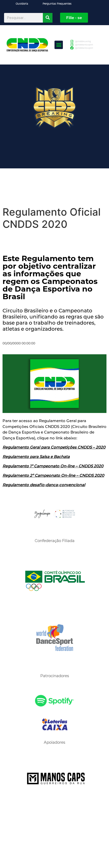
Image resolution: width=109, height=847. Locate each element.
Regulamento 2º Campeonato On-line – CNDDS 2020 (53, 475)
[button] (59, 45)
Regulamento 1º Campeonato (31, 466)
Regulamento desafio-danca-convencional (44, 484)
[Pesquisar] (47, 18)
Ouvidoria (22, 3)
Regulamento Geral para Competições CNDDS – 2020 (54, 447)
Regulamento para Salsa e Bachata (36, 456)
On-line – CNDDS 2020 (81, 466)
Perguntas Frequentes (57, 3)
